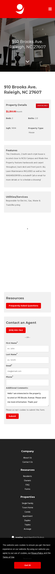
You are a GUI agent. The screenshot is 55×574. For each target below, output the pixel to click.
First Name (11, 343)
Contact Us (27, 462)
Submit (12, 416)
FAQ (27, 485)
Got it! (27, 565)
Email (8, 366)
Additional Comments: (17, 388)
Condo (27, 512)
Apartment (28, 516)
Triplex (28, 525)
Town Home (27, 507)
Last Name (11, 354)
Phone (9, 377)
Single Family (27, 503)
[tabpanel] (38, 221)
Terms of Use (8, 557)
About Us (27, 458)
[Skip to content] (27, 61)
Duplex (27, 520)
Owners (27, 480)
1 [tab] (27, 228)
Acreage (27, 529)
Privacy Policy (37, 553)
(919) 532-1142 (16, 330)
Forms (27, 489)
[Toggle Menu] (50, 9)
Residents (27, 476)
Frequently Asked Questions (23, 305)
